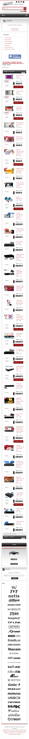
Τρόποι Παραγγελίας (8, 41)
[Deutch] (25, 11)
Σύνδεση (16, 30)
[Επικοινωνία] (19, 2)
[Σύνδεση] (23, 2)
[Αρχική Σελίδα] (16, 2)
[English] (23, 11)
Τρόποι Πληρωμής (8, 37)
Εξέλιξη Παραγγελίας (15, 28)
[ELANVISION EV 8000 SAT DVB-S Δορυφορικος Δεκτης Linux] (14, 553)
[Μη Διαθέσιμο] (14, 132)
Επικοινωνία (11, 729)
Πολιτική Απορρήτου (8, 43)
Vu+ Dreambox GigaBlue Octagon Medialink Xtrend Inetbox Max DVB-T (13, 63)
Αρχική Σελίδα (5, 729)
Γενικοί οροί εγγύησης (9, 47)
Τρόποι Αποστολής (8, 39)
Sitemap (19, 734)
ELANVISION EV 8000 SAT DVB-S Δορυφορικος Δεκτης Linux (14, 548)
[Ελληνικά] (21, 11)
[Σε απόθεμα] (14, 83)
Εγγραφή (13, 30)
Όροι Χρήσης (7, 45)
